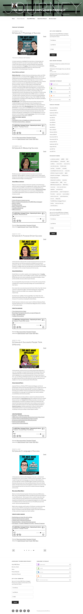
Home (13, 18)
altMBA (62, 159)
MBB (61, 182)
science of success (54, 196)
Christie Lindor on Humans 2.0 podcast (21, 520)
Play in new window (21, 137)
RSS (34, 139)
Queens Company (16, 406)
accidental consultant (54, 159)
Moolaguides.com (29, 106)
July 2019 (52, 117)
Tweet (44, 36)
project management (64, 191)
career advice (59, 163)
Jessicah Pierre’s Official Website (20, 423)
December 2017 (53, 136)
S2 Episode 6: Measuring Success (25, 148)
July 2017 (52, 149)
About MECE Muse (31, 18)
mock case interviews (61, 187)
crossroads (67, 170)
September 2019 (53, 112)
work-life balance (54, 205)
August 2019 (52, 115)
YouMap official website (18, 316)
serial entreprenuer (64, 196)
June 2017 (52, 151)
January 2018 (52, 134)
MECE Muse (65, 184)
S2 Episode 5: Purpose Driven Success (27, 236)
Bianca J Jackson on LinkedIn (19, 206)
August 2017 (52, 146)
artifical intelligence (54, 161)
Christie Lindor (63, 166)
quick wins (59, 194)
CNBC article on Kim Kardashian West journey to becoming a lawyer (28, 417)
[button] (29, 426)
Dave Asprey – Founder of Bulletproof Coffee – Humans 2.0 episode (28, 523)
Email (27, 139)
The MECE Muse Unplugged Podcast (39, 10)
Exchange (17, 205)
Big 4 (68, 161)
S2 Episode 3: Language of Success (26, 451)
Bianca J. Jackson (16, 203)
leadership (64, 180)
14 (34, 550)
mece (65, 182)
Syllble (26, 66)
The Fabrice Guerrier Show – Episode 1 (21, 121)
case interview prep (54, 166)
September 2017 (53, 144)
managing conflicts (54, 182)
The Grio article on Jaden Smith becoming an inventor (25, 418)
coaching (52, 168)
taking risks (58, 198)
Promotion (52, 194)
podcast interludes (54, 191)
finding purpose (65, 175)
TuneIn (30, 139)
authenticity (62, 161)
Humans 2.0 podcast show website (20, 518)
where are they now (59, 203)
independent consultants (55, 180)
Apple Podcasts (21, 139)
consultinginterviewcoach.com (56, 170)
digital (66, 173)
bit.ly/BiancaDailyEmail (17, 208)
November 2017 (53, 139)
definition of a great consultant (56, 173)
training (52, 203)
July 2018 (52, 120)
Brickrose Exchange (41, 189)
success (52, 198)
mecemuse (52, 187)
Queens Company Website (18, 421)
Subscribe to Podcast (42, 18)
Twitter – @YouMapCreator (18, 314)
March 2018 (52, 129)
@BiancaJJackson (16, 209)
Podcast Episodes (21, 18)
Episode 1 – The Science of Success (20, 415)
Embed (34, 137)
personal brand (59, 189)
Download (29, 137)
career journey (67, 163)
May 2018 (52, 124)
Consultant (58, 168)
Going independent (54, 177)
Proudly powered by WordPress (43, 610)
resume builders (66, 194)
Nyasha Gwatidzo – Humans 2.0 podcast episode (24, 522)
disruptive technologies (55, 175)
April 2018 (52, 127)
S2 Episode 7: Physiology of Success (26, 33)
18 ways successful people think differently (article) (24, 420)
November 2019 (53, 107)
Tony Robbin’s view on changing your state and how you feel (26, 120)
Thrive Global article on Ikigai (19, 311)
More (37, 139)
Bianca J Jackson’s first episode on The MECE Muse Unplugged (27, 201)
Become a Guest (52, 18)
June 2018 (52, 122)
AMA (67, 159)
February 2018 (53, 132)
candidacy (52, 163)
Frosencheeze (30, 114)
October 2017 (53, 141)
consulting (64, 168)
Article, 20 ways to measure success (21, 200)
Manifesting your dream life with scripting (22, 517)
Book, (26, 312)
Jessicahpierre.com (26, 398)
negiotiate (52, 189)
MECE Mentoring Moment (55, 184)
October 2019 (53, 110)
